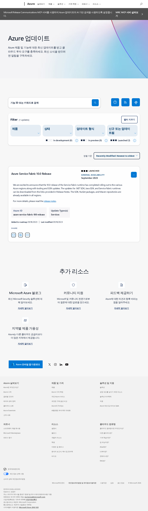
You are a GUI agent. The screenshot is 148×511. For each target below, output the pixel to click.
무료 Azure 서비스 (58, 396)
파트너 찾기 (7, 438)
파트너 (84, 4)
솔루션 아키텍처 (105, 396)
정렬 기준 (88, 155)
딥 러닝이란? (104, 442)
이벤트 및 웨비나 (58, 447)
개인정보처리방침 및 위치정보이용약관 (82, 483)
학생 (53, 442)
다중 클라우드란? (106, 433)
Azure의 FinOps (57, 406)
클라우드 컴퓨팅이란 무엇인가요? (112, 428)
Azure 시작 (7, 392)
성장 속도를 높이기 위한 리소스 (111, 392)
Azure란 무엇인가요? (10, 387)
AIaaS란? (103, 447)
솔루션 (60, 4)
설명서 (54, 428)
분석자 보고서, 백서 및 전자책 (62, 451)
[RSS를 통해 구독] (125, 102)
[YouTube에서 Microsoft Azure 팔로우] (67, 364)
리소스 (95, 4)
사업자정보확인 (31, 499)
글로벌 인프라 (8, 396)
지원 (101, 401)
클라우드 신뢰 (8, 406)
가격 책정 (72, 4)
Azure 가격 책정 (57, 392)
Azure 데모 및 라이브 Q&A (109, 406)
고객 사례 (6, 415)
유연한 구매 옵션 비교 (59, 401)
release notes (50, 200)
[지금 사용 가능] (134, 140)
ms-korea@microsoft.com (35, 497)
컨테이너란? (104, 456)
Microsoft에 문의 (58, 483)
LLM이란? (103, 451)
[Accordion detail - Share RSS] (20, 235)
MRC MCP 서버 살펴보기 (127, 14)
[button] (115, 102)
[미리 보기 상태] (106, 140)
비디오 (54, 456)
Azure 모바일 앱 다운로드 (28, 364)
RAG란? (102, 461)
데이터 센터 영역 (9, 401)
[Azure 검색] (141, 3)
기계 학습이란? (105, 438)
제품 (50, 4)
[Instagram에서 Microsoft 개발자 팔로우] (55, 364)
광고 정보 (121, 483)
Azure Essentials (9, 410)
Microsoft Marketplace (11, 433)
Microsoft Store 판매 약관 (29, 507)
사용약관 (103, 483)
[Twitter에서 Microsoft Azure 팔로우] (49, 364)
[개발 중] (76, 140)
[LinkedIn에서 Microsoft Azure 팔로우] (61, 364)
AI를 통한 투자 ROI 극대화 (61, 410)
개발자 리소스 (57, 438)
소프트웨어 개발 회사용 (11, 428)
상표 (112, 483)
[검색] (95, 102)
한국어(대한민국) (14, 469)
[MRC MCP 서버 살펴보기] (136, 102)
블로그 (54, 433)
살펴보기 (41, 4)
